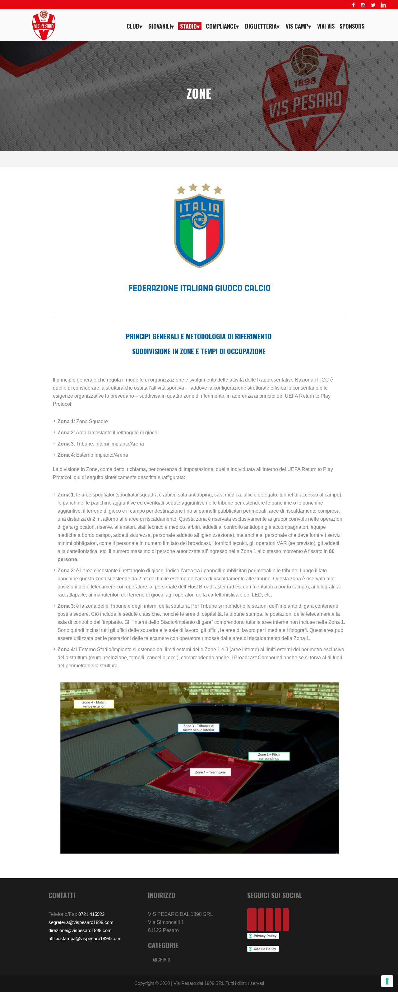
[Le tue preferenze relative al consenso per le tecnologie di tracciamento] (387, 981)
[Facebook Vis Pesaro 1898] (353, 5)
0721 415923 (91, 914)
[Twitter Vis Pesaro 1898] (373, 5)
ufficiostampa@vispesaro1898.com (84, 938)
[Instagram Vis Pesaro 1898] (363, 5)
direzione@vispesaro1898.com (80, 930)
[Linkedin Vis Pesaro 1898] (383, 5)
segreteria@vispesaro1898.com (81, 922)
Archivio (161, 959)
